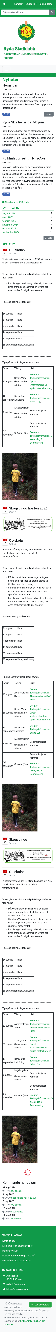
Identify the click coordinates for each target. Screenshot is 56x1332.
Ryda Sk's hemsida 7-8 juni (23, 122)
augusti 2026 (9, 213)
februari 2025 (9, 221)
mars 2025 (7, 217)
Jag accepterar (42, 1304)
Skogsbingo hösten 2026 (28, 508)
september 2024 (10, 232)
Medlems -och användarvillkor (17, 1245)
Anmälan (18, 4)
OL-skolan (17, 250)
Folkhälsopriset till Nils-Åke (23, 158)
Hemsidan (10, 85)
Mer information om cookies (16, 1260)
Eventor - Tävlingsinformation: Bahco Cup (40, 398)
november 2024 (10, 224)
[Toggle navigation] (6, 69)
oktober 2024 (9, 228)
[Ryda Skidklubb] (26, 31)
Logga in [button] (30, 4)
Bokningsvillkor (10, 1250)
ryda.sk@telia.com (15, 1284)
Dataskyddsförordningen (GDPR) (18, 1255)
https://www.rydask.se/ (18, 1289)
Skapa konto (46, 4)
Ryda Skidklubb (19, 48)
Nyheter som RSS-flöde (16, 202)
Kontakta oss (9, 1241)
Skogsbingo (18, 840)
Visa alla (48, 238)
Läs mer (48, 114)
